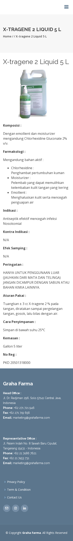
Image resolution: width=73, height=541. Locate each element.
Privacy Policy (16, 481)
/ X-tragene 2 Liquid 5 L (30, 36)
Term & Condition (19, 489)
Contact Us (14, 497)
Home (7, 36)
